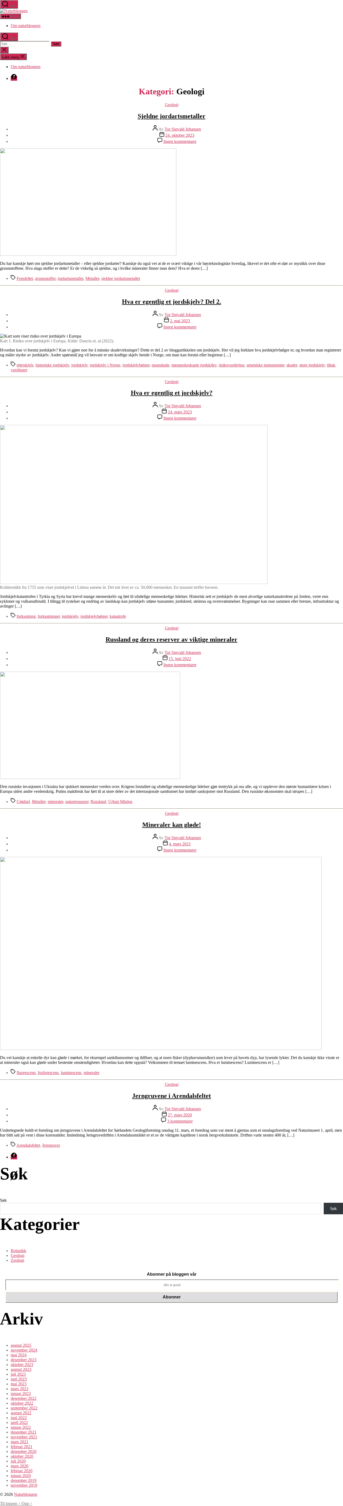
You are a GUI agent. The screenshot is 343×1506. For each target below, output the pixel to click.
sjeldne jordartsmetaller (120, 278)
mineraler (55, 801)
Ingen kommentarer (179, 141)
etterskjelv (25, 365)
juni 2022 (19, 1417)
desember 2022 (23, 1398)
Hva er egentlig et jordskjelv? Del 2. (171, 301)
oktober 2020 (22, 1456)
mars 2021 (19, 1442)
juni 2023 (19, 1379)
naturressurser (76, 801)
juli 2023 (18, 1374)
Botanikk (18, 1250)
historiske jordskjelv (52, 365)
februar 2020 (21, 1470)
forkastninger (49, 616)
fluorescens (26, 1072)
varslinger (19, 370)
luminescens (71, 1072)
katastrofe (118, 616)
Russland (98, 801)
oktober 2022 (22, 1403)
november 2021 (24, 1437)
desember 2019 (23, 1480)
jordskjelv (79, 365)
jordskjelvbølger (136, 365)
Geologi (171, 104)
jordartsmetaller (70, 278)
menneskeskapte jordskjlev (194, 365)
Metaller (92, 278)
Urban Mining (120, 801)
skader (291, 365)
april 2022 (19, 1422)
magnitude (160, 365)
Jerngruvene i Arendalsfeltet (171, 1095)
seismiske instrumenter (265, 365)
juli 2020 (18, 1461)
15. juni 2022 (180, 658)
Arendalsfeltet (28, 1145)
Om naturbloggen (25, 25)
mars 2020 (19, 1466)
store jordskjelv (312, 365)
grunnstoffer (45, 278)
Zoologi (17, 1260)
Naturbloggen (25, 1494)
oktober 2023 (22, 1364)
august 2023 (21, 1369)
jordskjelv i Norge (105, 365)
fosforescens (48, 1072)
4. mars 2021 (180, 844)
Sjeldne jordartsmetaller (172, 116)
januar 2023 (21, 1393)
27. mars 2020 (180, 1115)
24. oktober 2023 (179, 135)
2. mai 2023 (180, 321)
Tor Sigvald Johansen (183, 129)
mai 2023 (19, 1384)
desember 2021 (23, 1432)
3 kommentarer (180, 1121)
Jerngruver (51, 1145)
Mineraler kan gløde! (171, 824)
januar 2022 (21, 1427)
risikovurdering (231, 365)
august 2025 (21, 1345)
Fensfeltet (25, 278)
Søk (3, 1200)
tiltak (331, 365)
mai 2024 (19, 1355)
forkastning (26, 616)
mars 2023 (19, 1388)
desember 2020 (23, 1451)
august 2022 (21, 1413)
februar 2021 (21, 1446)
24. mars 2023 (180, 412)
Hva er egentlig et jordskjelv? (171, 392)
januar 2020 (21, 1475)
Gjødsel (23, 801)
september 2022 (24, 1408)
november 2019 (24, 1485)
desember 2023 (23, 1359)
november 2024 (24, 1350)
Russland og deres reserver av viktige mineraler (171, 639)
